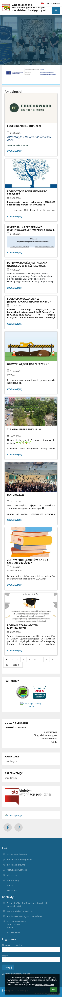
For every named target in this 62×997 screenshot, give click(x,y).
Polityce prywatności (44, 984)
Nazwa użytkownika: (12, 945)
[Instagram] (18, 827)
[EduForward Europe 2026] (31, 108)
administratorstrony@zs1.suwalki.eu (24, 916)
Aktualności (12, 890)
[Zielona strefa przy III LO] (31, 411)
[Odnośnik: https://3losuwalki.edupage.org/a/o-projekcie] (31, 75)
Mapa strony (13, 880)
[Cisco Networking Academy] (39, 692)
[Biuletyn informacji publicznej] (31, 796)
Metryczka (12, 875)
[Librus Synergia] (31, 815)
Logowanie (53, 3)
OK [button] (53, 990)
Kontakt (11, 885)
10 (7, 664)
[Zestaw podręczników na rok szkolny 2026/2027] (31, 542)
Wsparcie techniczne (17, 854)
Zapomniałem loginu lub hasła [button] (17, 973)
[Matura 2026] (31, 477)
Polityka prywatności (17, 869)
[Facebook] (7, 827)
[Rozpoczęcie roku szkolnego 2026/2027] (31, 173)
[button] (56, 10)
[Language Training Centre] (31, 705)
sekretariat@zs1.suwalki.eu (20, 911)
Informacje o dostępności (19, 859)
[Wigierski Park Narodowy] (22, 692)
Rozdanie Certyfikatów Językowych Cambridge (31, 28)
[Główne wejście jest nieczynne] (31, 346)
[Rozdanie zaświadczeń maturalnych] (31, 607)
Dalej (15, 664)
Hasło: (5, 955)
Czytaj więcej (14, 151)
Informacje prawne (16, 864)
